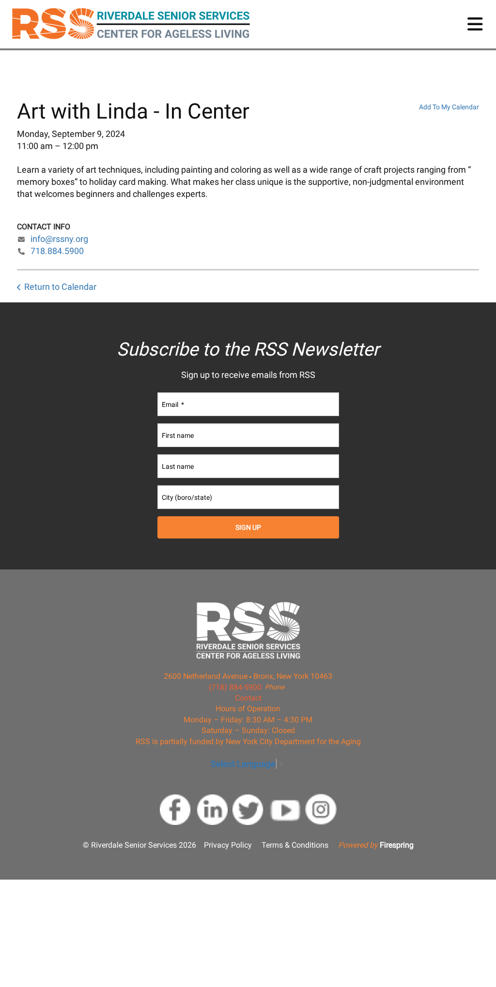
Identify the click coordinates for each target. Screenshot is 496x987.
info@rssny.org (59, 239)
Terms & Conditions (295, 845)
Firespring (397, 845)
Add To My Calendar (449, 107)
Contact (248, 698)
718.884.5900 (57, 251)
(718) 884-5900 (235, 687)
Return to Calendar (60, 287)
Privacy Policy (228, 845)
